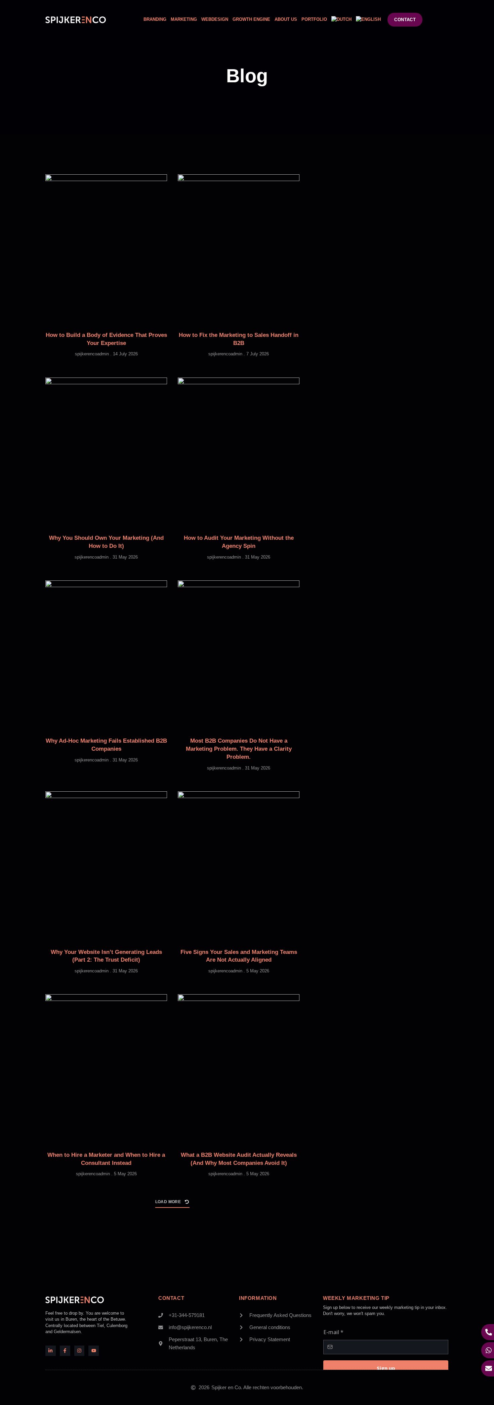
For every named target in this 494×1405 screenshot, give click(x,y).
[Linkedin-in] (50, 1351)
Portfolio (314, 19)
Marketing (184, 19)
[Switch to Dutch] (341, 19)
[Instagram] (79, 1351)
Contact (171, 1298)
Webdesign (214, 19)
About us (286, 19)
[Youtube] (93, 1351)
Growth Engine (251, 19)
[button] (172, 1203)
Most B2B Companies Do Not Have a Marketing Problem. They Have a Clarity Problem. (239, 749)
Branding (154, 19)
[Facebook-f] (65, 1351)
